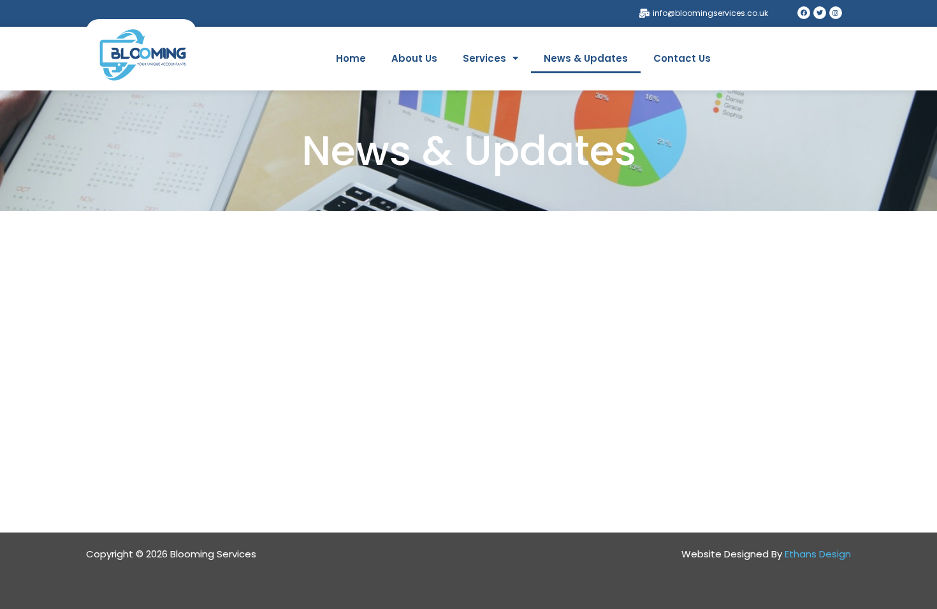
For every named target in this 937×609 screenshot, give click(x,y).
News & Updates (586, 58)
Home (351, 58)
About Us (414, 58)
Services (484, 58)
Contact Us (682, 58)
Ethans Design (818, 554)
